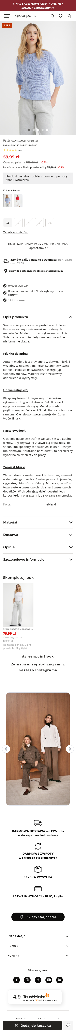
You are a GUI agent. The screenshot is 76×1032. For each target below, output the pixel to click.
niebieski (50, 504)
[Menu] (7, 16)
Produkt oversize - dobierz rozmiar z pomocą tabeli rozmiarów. (36, 178)
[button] (38, 936)
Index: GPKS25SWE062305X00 (20, 145)
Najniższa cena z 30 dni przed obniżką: (33, 167)
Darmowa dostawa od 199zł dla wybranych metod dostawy (36, 292)
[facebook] (16, 980)
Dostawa (10, 535)
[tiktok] (38, 980)
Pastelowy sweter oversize (21, 140)
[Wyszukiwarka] (52, 16)
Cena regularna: (25, 162)
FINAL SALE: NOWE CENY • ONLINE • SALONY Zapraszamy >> (38, 246)
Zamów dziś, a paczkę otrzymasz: (41, 261)
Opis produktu (15, 317)
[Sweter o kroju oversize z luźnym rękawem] (18, 200)
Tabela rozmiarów (15, 232)
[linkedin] (59, 980)
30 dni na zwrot (16, 300)
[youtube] (48, 980)
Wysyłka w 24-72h (18, 286)
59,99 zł (11, 156)
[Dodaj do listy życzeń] (68, 1025)
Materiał (10, 522)
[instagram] (27, 980)
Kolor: (11, 190)
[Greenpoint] (25, 16)
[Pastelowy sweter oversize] (38, 78)
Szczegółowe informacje (23, 559)
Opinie (9, 547)
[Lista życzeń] (61, 16)
